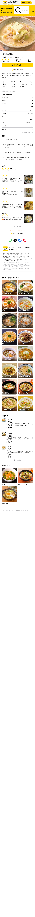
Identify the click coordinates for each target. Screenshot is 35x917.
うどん (12, 510)
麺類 (7, 510)
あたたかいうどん (20, 510)
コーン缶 (4, 110)
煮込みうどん (29, 510)
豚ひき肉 (4, 100)
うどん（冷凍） (6, 97)
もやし (3, 106)
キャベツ (4, 103)
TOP (3, 510)
